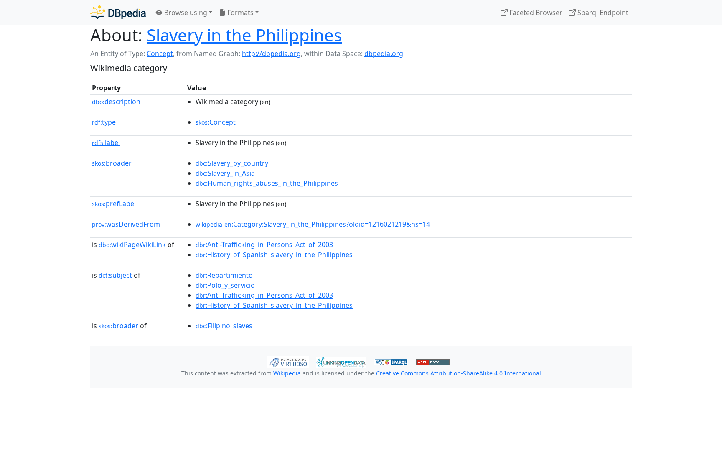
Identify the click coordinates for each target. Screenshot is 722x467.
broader (112, 163)
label (106, 142)
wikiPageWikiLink (132, 244)
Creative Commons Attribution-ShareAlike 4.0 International (458, 373)
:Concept (216, 122)
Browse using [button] (185, 12)
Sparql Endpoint (602, 12)
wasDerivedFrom (126, 224)
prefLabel (114, 203)
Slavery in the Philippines (244, 34)
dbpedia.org (383, 53)
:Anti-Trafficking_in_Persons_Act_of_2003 (264, 244)
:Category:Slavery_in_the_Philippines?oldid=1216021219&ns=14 (313, 224)
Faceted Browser (535, 12)
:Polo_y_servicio (225, 285)
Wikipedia (287, 373)
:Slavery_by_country (232, 163)
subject (115, 275)
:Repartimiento (224, 275)
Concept (160, 53)
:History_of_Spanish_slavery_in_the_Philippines (274, 254)
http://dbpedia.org (271, 53)
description (116, 101)
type (104, 122)
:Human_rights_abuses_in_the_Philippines (267, 183)
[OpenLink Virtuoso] (288, 361)
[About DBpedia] (118, 12)
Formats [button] (240, 12)
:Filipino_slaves (224, 325)
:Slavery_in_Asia (225, 173)
